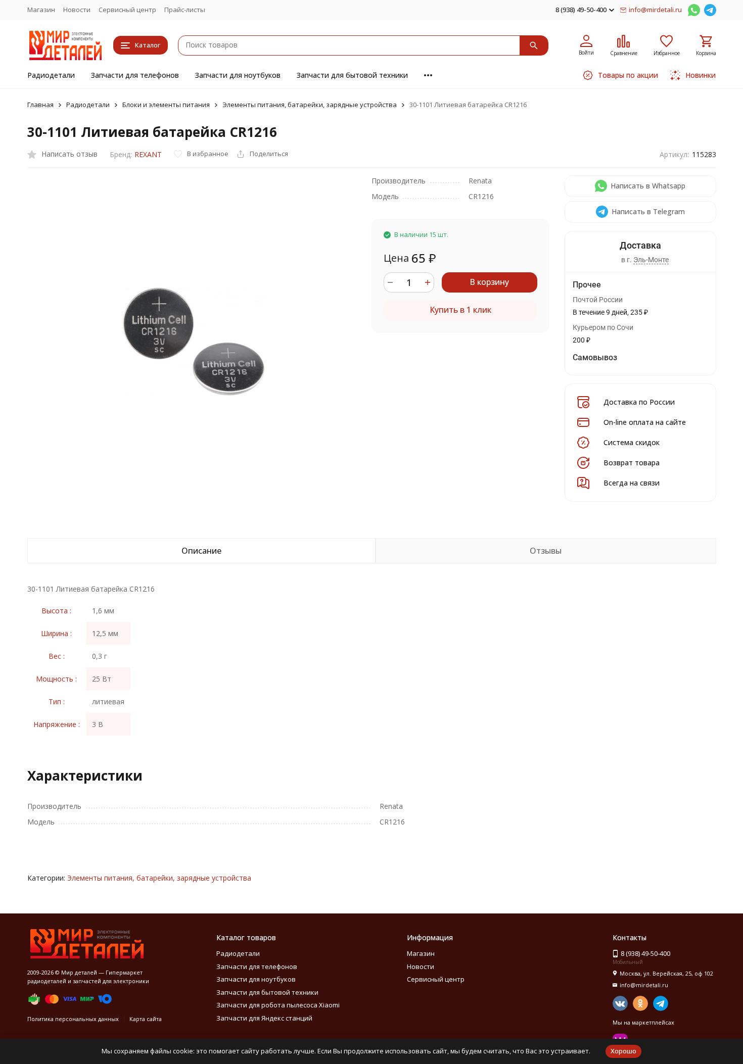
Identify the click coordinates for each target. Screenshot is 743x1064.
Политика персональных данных (73, 1019)
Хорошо (623, 1050)
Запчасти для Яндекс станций (264, 1018)
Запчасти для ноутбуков (238, 75)
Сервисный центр (127, 9)
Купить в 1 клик (460, 309)
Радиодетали (51, 75)
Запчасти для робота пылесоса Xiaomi (278, 1004)
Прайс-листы (184, 9)
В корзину (489, 281)
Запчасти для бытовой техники (352, 75)
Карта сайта (145, 1019)
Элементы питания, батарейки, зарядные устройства (309, 104)
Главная (40, 104)
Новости (76, 9)
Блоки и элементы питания (166, 104)
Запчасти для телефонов (135, 75)
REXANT (148, 154)
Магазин (41, 9)
